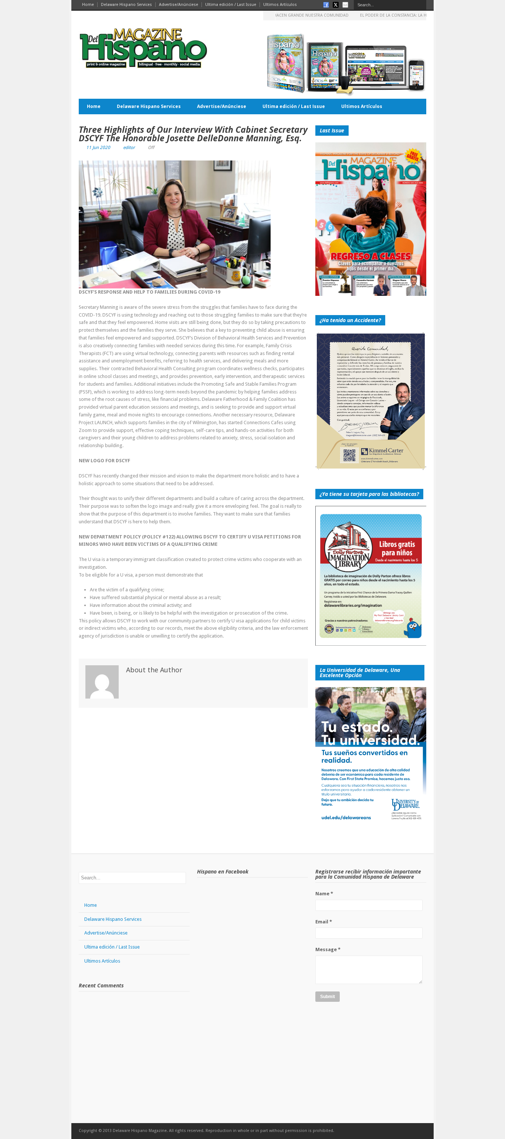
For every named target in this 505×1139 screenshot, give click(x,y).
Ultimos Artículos (280, 4)
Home (88, 4)
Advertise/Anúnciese (178, 4)
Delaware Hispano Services (126, 4)
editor (129, 147)
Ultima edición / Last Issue (230, 4)
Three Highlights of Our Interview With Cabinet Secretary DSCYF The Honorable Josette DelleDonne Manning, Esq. (193, 134)
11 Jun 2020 (98, 147)
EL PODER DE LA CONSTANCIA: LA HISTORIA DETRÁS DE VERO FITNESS (405, 15)
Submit (327, 996)
